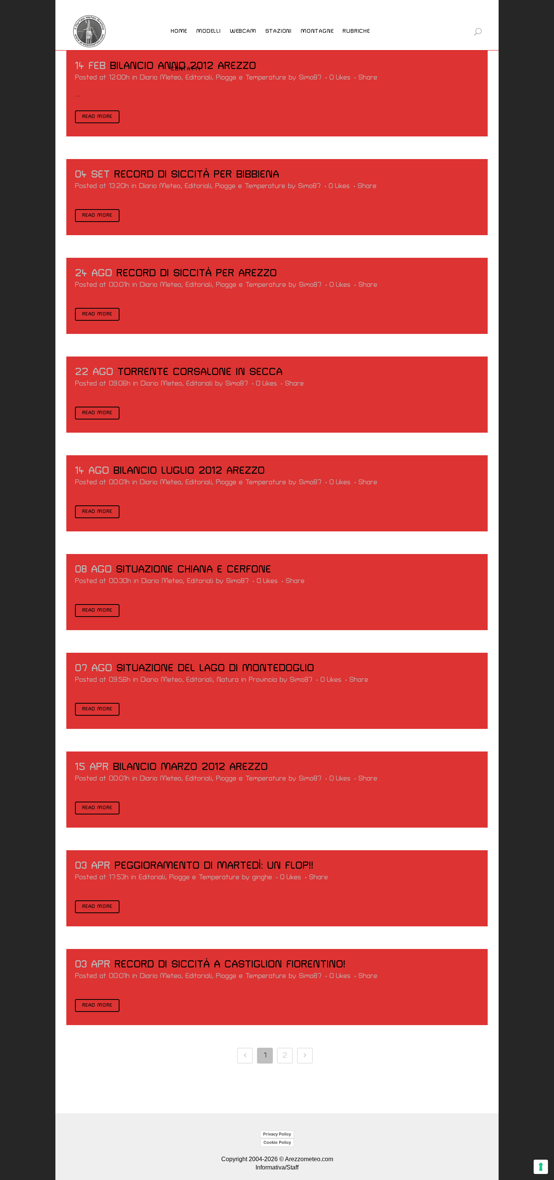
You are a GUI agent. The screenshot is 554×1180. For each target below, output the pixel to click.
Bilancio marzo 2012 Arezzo (190, 767)
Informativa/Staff (277, 1167)
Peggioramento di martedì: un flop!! (214, 865)
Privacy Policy (277, 1134)
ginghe (262, 877)
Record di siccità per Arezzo (196, 273)
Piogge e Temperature (251, 77)
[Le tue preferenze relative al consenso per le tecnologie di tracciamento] (541, 1167)
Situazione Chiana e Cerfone (193, 569)
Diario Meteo (160, 77)
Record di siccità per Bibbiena (196, 174)
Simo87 (309, 186)
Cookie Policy (277, 1142)
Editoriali (198, 186)
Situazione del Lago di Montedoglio (215, 668)
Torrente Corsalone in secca (200, 372)
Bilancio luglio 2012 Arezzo (189, 470)
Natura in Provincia (247, 679)
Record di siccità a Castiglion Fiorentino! (230, 964)
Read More (97, 116)
